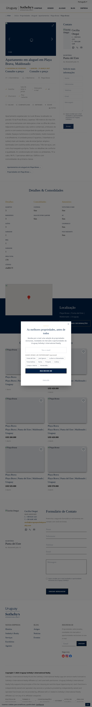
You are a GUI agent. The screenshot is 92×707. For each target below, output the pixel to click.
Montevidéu (44, 365)
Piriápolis (48, 362)
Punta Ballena (31, 362)
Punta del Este (31, 358)
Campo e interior (32, 365)
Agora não (46, 380)
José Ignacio (42, 358)
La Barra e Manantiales (56, 358)
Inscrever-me (46, 371)
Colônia (56, 362)
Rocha (40, 362)
